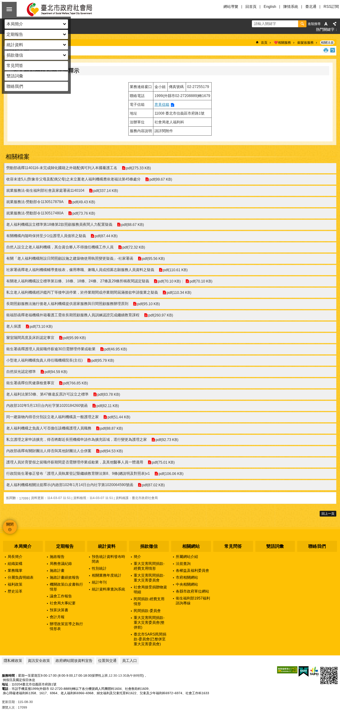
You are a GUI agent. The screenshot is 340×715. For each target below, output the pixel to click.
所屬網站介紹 (187, 557)
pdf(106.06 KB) (171, 474)
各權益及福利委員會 (192, 570)
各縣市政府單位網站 (192, 591)
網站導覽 (230, 7)
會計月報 (57, 617)
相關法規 (327, 42)
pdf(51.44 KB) (119, 417)
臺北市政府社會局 (65, 9)
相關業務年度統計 (106, 575)
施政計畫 (57, 570)
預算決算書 (59, 610)
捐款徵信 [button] (14, 55)
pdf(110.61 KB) (175, 270)
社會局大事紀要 (63, 603)
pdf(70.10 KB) (169, 281)
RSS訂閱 (331, 7)
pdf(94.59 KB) (56, 372)
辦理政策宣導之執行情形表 (66, 626)
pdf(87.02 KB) (153, 485)
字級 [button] (325, 23)
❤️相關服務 (282, 42)
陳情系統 (290, 7)
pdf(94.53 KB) (111, 451)
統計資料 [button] (14, 45)
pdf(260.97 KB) (160, 315)
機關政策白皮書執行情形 (66, 586)
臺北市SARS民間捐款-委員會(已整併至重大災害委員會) (150, 639)
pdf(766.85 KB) (75, 383)
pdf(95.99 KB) (74, 338)
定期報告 (65, 546)
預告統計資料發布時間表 (108, 559)
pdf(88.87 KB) (111, 428)
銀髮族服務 (305, 42)
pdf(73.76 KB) (83, 213)
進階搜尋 (314, 24)
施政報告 (57, 557)
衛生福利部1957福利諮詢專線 (193, 600)
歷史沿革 (15, 591)
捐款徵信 (149, 546)
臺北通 (310, 7)
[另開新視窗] (287, 669)
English (270, 7)
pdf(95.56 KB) (153, 259)
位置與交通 (107, 661)
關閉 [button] (9, 9)
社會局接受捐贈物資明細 (150, 589)
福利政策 (15, 584)
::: (1, 531)
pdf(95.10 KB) (148, 304)
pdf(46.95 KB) (115, 349)
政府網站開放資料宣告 (74, 661)
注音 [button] (333, 50)
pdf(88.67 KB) (132, 225)
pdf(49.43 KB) (83, 202)
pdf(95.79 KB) (102, 360)
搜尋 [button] (302, 23)
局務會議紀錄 (61, 564)
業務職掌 (15, 570)
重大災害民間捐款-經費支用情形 (149, 566)
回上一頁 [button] (327, 513)
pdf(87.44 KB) (106, 236)
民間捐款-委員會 (147, 611)
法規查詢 (183, 564)
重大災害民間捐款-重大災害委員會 (149, 577)
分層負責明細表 (21, 577)
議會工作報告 (61, 596)
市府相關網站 (187, 577)
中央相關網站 (187, 584)
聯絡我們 (14, 86)
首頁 (264, 42)
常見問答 (14, 65)
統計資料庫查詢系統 (108, 589)
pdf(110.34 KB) (179, 293)
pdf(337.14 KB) (105, 191)
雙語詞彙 (14, 76)
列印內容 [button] (326, 50)
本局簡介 (23, 546)
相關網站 (191, 546)
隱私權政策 (13, 661)
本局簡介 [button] (14, 24)
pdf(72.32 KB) (133, 247)
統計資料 (107, 546)
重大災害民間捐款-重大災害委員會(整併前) (149, 622)
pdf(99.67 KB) (160, 179)
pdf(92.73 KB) (167, 440)
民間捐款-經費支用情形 (149, 601)
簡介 (137, 557)
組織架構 (15, 564)
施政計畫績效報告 (64, 577)
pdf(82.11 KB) (107, 406)
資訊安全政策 (39, 661)
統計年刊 (99, 582)
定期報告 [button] (14, 34)
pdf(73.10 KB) (41, 327)
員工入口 (129, 661)
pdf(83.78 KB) (108, 394)
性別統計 (99, 568)
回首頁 (251, 7)
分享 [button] (334, 23)
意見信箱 (162, 104)
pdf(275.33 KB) (138, 168)
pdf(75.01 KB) (163, 462)
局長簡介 (15, 557)
